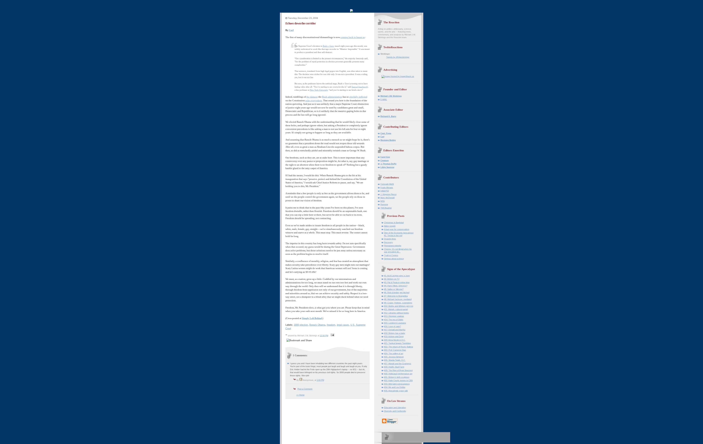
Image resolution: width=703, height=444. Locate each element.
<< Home (300, 395)
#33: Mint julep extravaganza (397, 384)
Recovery (388, 242)
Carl (291, 30)
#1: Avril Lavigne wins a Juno (397, 276)
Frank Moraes (386, 187)
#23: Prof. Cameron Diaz (395, 350)
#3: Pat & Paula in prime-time (397, 282)
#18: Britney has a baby (394, 333)
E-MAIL (383, 99)
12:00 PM (324, 335)
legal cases (343, 324)
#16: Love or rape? (392, 326)
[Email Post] (332, 335)
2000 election (301, 324)
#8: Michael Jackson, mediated (398, 299)
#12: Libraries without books (396, 313)
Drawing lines (390, 239)
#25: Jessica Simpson (394, 357)
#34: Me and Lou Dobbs (394, 387)
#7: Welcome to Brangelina (396, 296)
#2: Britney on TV (391, 279)
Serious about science (394, 259)
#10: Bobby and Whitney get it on (398, 306)
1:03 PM (320, 380)
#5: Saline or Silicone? (393, 289)
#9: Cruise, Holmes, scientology (398, 303)
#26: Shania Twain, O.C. (395, 360)
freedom (331, 324)
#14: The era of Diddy (393, 320)
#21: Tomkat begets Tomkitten (397, 343)
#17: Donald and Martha (394, 330)
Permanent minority (392, 246)
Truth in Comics (391, 255)
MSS (382, 201)
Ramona (384, 204)
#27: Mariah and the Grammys (397, 363)
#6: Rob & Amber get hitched (396, 292)
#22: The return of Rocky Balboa (398, 347)
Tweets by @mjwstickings (397, 57)
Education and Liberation (395, 407)
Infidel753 (384, 191)
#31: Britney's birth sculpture (396, 377)
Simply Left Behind (312, 318)
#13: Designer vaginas (394, 316)
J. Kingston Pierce (388, 194)
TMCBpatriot (386, 208)
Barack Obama (317, 324)
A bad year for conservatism (396, 229)
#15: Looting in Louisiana (395, 323)
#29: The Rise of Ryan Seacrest (398, 370)
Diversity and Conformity (395, 411)
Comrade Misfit (387, 184)
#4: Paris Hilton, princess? (395, 286)
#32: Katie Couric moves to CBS (398, 380)
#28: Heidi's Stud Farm (394, 367)
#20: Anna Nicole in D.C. (395, 340)
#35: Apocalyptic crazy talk (396, 391)
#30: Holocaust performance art (398, 374)
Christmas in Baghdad (394, 222)
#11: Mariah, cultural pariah (396, 309)
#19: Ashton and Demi (393, 336)
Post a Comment (304, 389)
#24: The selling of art (393, 353)
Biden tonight (389, 226)
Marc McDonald (387, 198)
